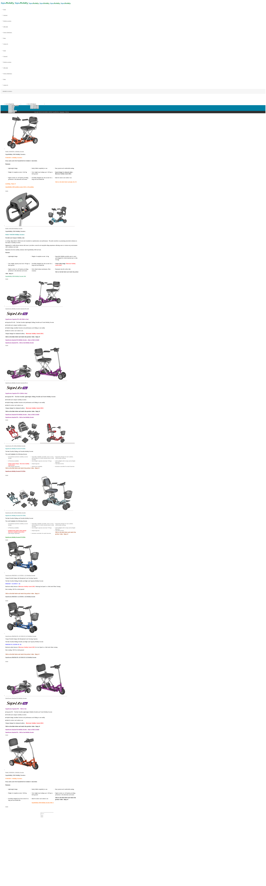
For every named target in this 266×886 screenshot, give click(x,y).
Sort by (13, 105)
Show (34, 105)
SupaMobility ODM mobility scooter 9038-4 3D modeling (19, 187)
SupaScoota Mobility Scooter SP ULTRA (15, 471)
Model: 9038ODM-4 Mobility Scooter (14, 151)
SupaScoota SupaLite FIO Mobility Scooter (16, 698)
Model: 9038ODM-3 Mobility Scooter (14, 772)
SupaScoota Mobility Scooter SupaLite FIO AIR (17, 308)
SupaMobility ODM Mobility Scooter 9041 (15, 276)
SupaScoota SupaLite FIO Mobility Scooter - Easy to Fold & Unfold (22, 340)
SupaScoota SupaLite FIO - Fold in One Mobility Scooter (19, 342)
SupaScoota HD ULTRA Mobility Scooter (15, 512)
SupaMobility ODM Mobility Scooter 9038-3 (43, 802)
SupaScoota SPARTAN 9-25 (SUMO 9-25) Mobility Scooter (20, 575)
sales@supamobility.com (8, 815)
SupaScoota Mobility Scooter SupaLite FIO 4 (16, 383)
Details (6, 191)
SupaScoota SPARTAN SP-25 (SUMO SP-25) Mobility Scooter (20, 636)
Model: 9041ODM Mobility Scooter (13, 228)
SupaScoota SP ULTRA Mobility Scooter (15, 446)
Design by (62, 112)
